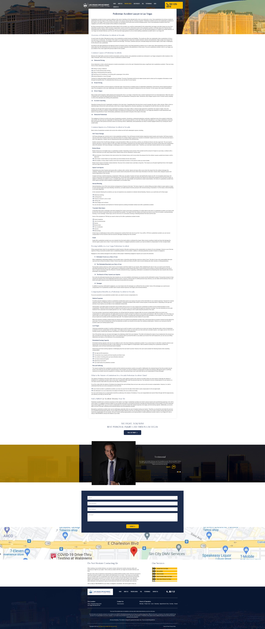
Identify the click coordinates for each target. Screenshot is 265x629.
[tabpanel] (160, 464)
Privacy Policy (173, 626)
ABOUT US (126, 591)
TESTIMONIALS (147, 591)
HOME (120, 591)
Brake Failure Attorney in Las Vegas (164, 579)
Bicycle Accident (160, 574)
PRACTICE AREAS (134, 591)
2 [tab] (178, 470)
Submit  (132, 526)
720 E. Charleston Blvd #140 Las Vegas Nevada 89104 (94, 604)
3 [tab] (180, 470)
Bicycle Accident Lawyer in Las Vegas (164, 576)
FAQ (141, 591)
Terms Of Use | (166, 626)
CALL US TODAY (132, 432)
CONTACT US (155, 591)
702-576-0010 (99, 413)
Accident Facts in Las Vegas (162, 568)
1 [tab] (177, 470)
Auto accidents (160, 571)
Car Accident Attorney (110, 399)
